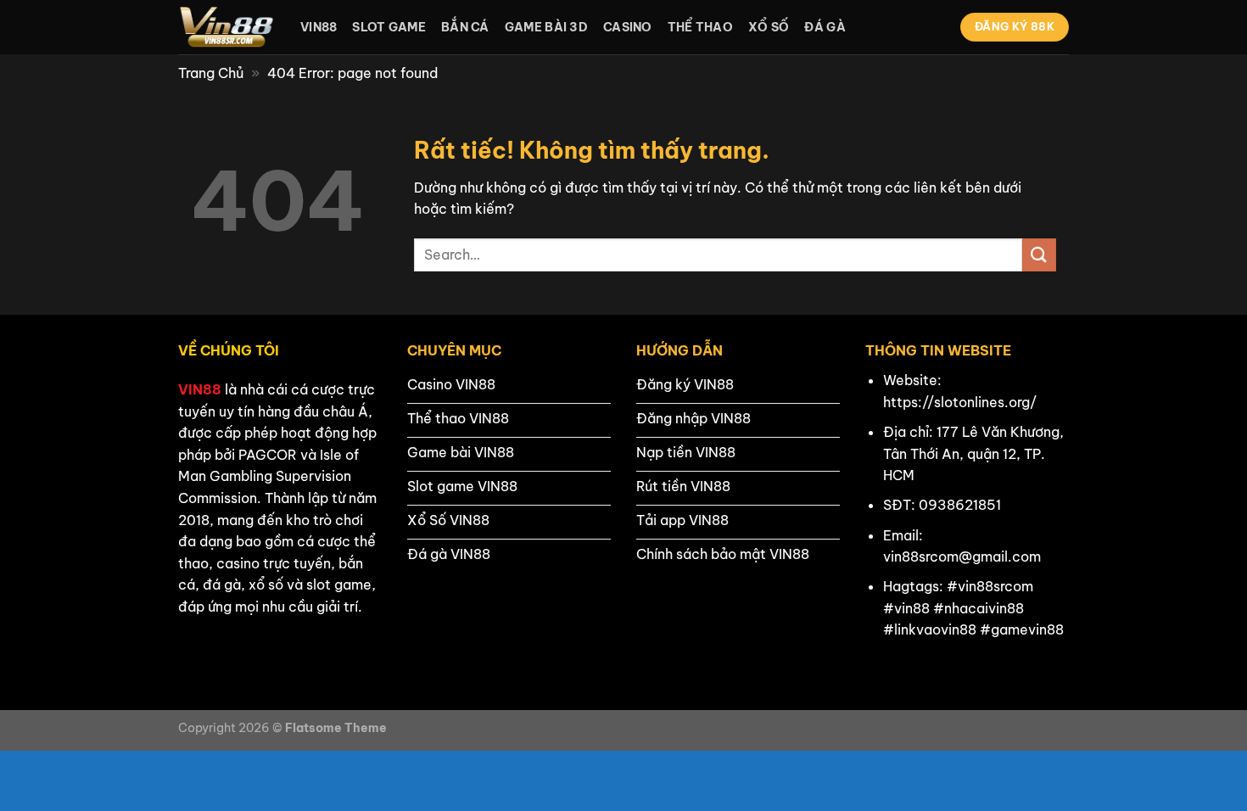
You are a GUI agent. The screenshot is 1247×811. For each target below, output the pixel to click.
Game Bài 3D (546, 27)
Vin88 (318, 27)
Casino (627, 27)
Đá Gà (824, 27)
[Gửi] (1039, 254)
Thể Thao (700, 27)
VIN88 (199, 389)
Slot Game (389, 27)
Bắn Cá (465, 27)
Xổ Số (768, 27)
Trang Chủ (210, 72)
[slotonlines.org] (226, 27)
